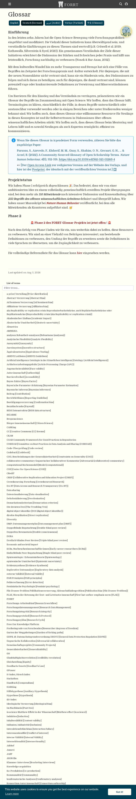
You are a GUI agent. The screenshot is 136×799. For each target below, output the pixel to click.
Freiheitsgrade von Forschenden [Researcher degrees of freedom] (42, 628)
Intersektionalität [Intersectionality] (26, 741)
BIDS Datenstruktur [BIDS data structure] (29, 410)
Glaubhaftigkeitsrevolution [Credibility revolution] (34, 658)
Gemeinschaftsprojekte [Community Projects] (31, 645)
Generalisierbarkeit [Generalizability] (27, 649)
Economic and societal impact (22, 544)
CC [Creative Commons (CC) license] (26, 431)
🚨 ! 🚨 (71, 222)
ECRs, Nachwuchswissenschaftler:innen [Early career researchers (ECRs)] (46, 549)
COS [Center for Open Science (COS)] (26, 469)
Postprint (38, 169)
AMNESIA (12, 331)
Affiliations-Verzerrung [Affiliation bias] (27, 306)
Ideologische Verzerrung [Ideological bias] (29, 704)
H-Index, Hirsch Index (18, 674)
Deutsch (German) (32, 23)
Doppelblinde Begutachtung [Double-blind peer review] (36, 528)
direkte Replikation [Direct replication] (27, 515)
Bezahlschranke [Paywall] (20, 406)
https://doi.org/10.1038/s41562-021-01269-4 (87, 159)
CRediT (10, 473)
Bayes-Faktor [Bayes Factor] (22, 381)
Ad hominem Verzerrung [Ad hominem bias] (30, 302)
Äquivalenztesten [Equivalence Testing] (28, 352)
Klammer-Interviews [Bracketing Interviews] (31, 762)
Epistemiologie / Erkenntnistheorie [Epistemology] (34, 557)
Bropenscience (15, 419)
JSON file (12, 758)
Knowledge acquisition (19, 766)
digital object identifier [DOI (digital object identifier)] (35, 511)
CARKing (11, 427)
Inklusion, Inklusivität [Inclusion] (24, 725)
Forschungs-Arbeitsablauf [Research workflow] (32, 603)
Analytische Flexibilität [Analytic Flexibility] (30, 339)
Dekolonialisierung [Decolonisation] (26, 498)
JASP (9, 754)
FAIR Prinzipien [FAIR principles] (24, 578)
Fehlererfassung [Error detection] (25, 582)
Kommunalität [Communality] (22, 775)
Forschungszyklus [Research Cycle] (26, 620)
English (14, 23)
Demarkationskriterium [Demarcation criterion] (32, 503)
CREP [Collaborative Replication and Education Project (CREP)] (40, 477)
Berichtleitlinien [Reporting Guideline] (27, 398)
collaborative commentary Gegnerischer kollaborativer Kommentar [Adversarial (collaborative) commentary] (65, 461)
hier (79, 253)
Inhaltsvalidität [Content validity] (24, 720)
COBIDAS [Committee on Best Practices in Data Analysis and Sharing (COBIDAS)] (49, 444)
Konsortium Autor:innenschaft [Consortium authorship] (36, 783)
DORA (10, 536)
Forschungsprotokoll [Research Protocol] (29, 616)
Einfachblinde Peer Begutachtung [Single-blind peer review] (39, 553)
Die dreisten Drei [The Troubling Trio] (27, 507)
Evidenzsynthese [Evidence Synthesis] (27, 565)
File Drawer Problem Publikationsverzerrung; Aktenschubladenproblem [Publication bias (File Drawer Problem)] (67, 591)
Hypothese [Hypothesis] (20, 695)
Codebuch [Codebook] (18, 452)
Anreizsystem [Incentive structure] (25, 348)
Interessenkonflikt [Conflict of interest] (27, 733)
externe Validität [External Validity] (25, 574)
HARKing (11, 687)
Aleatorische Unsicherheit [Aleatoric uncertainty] (33, 322)
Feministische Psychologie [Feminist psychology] (33, 586)
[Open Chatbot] (126, 31)
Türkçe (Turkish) (74, 23)
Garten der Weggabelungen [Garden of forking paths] (35, 632)
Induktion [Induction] (18, 716)
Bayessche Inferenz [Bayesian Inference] (29, 389)
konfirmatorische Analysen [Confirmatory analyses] (34, 779)
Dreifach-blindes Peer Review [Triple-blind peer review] (37, 540)
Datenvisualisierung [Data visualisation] (28, 494)
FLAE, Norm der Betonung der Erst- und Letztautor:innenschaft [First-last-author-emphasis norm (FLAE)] (63, 595)
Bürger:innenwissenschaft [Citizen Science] (30, 423)
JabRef (10, 745)
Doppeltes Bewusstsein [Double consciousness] (32, 532)
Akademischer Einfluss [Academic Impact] (29, 318)
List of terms (13, 283)
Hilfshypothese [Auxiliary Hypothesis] (27, 691)
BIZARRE (11, 415)
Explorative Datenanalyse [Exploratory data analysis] (35, 570)
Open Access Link (39, 165)
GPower (11, 670)
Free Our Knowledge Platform (23, 624)
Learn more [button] (12, 793)
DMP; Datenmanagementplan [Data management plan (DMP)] (39, 523)
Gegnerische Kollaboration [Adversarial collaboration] (36, 641)
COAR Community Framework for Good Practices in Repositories (41, 440)
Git (8, 653)
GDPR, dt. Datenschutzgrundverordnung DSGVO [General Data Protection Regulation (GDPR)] (56, 637)
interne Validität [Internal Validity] (25, 737)
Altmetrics (12, 327)
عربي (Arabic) (53, 23)
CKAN (10, 435)
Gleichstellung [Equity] (19, 662)
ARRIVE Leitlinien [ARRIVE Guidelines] (27, 356)
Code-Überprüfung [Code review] (25, 448)
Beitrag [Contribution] (18, 394)
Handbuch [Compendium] (20, 683)
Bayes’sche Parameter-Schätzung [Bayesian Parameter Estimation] (42, 385)
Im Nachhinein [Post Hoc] (20, 708)
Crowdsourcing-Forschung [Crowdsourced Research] (35, 482)
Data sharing (13, 490)
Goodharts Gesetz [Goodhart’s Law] (26, 666)
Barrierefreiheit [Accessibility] (23, 377)
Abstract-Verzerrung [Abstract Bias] (26, 298)
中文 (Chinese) (94, 23)
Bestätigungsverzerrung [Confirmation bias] (30, 402)
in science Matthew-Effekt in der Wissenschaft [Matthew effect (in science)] (47, 712)
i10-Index (11, 699)
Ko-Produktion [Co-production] (23, 771)
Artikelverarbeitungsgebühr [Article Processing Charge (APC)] (40, 364)
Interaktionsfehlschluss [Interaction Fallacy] (30, 729)
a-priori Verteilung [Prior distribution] (27, 294)
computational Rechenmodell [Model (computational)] (35, 465)
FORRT (10, 599)
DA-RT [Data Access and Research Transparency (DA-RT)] (37, 486)
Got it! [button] (119, 792)
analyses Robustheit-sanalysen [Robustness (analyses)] (36, 335)
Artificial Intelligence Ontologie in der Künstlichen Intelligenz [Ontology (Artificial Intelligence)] (57, 360)
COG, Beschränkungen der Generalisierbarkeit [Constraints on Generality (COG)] (50, 456)
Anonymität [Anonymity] (20, 343)
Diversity (12, 519)
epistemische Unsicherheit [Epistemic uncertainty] (34, 561)
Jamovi (10, 750)
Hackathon (12, 678)
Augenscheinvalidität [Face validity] (25, 368)
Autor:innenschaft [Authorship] (23, 373)
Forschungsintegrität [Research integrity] (29, 611)
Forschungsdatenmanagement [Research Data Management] (39, 607)
